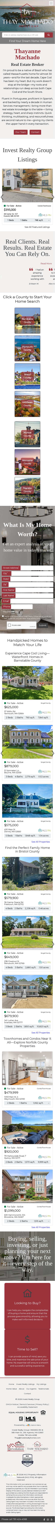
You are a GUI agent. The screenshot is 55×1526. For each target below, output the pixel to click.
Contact (27, 1393)
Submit (42, 625)
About (21, 1389)
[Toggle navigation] (51, 3)
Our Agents (31, 1389)
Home (11, 1384)
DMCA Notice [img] (12, 1404)
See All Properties (41, 842)
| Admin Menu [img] (35, 1425)
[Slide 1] (14, 289)
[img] (21, 1425)
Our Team (20, 132)
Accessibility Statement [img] (27, 1407)
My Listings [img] (41, 1384)
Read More (46, 263)
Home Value (11, 1389)
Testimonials (43, 1389)
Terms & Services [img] (27, 1404)
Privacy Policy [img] (46, 618)
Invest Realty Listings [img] (25, 1384)
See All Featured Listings (37, 227)
